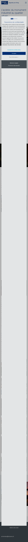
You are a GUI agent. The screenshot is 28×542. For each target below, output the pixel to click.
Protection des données (14, 65)
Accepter (14, 53)
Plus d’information (13, 57)
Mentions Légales (14, 63)
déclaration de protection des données (11, 44)
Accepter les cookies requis (14, 49)
